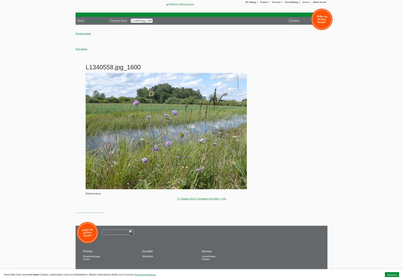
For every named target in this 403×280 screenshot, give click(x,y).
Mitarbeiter (147, 256)
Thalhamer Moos (118, 20)
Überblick (294, 20)
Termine (206, 259)
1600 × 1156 (219, 198)
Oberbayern (101, 20)
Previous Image (83, 33)
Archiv (86, 259)
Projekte (90, 20)
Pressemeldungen (91, 256)
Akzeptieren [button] (392, 274)
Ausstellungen (209, 256)
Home (81, 20)
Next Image (81, 49)
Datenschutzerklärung (145, 274)
